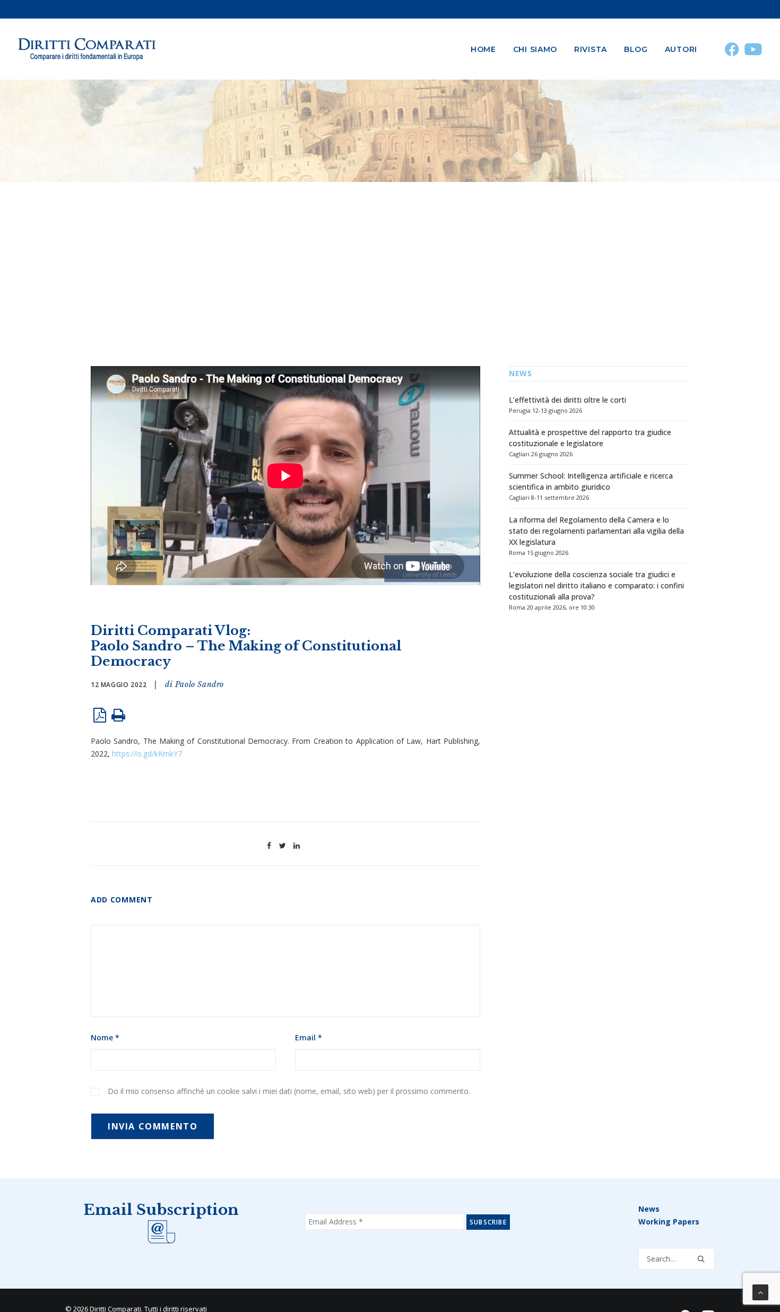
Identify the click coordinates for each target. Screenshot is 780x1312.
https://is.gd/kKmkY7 (147, 754)
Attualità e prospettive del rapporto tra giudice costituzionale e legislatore (590, 437)
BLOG (636, 49)
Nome (105, 1037)
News (649, 1209)
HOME (483, 49)
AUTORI (681, 49)
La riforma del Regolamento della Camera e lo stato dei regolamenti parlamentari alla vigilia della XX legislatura (596, 531)
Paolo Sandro (199, 684)
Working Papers (668, 1222)
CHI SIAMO (535, 49)
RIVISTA (590, 49)
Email (308, 1037)
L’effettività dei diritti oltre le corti (567, 400)
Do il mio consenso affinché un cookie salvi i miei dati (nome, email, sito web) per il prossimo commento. (289, 1091)
